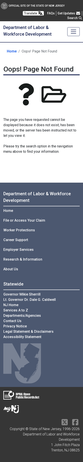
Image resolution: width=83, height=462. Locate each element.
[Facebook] (75, 423)
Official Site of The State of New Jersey (37, 5)
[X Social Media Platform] (64, 423)
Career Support (15, 240)
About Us (10, 269)
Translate (31, 13)
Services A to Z (15, 310)
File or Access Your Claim (24, 220)
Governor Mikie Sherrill (22, 294)
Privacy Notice (15, 326)
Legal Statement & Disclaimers (28, 331)
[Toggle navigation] (73, 31)
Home (12, 51)
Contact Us (12, 321)
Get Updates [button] (67, 13)
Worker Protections (19, 230)
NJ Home (10, 305)
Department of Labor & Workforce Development (37, 197)
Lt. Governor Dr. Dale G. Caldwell (29, 300)
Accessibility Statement (22, 337)
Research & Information (22, 259)
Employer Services (18, 249)
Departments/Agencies (22, 315)
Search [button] (72, 18)
